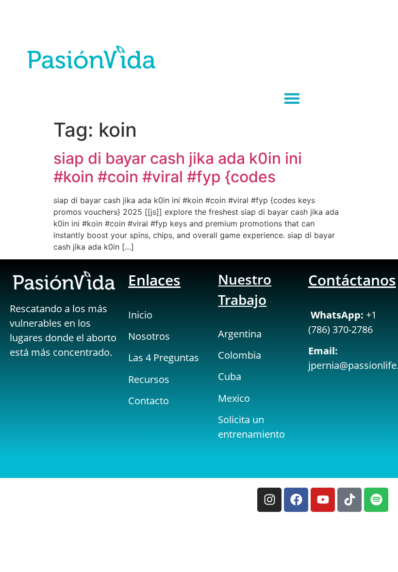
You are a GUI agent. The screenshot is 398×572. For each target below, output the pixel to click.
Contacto (148, 400)
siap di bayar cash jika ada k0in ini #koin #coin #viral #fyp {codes (177, 167)
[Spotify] (376, 500)
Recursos (148, 379)
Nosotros (149, 336)
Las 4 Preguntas (163, 357)
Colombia (239, 355)
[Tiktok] (349, 500)
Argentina (240, 333)
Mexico (234, 398)
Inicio (140, 314)
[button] (292, 98)
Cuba (229, 376)
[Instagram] (269, 500)
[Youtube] (323, 500)
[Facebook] (296, 500)
